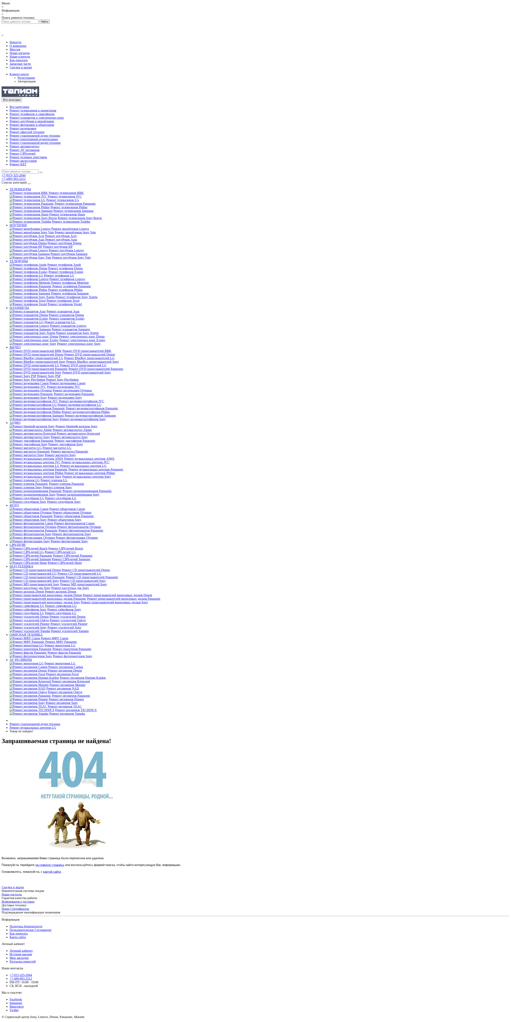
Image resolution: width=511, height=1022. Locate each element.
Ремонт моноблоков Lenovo (70, 228)
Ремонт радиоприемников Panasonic (87, 491)
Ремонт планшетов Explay (67, 318)
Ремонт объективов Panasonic (74, 516)
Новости (15, 42)
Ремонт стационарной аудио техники (35, 135)
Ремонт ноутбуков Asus (61, 239)
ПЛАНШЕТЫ (19, 307)
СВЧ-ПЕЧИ (18, 545)
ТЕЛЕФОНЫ (19, 261)
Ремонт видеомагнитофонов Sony (83, 419)
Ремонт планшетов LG (60, 322)
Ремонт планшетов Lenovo (68, 325)
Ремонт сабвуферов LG (61, 606)
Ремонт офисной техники (27, 132)
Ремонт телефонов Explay (66, 272)
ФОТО (14, 505)
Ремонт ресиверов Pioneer (66, 699)
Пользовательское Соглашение (30, 930)
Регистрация (26, 77)
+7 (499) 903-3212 (14, 179)
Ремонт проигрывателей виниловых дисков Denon (117, 595)
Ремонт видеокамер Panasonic (74, 394)
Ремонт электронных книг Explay (82, 340)
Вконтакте (17, 1006)
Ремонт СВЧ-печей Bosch (65, 548)
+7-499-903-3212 (21, 978)
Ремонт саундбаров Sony (64, 501)
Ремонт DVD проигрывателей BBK (86, 351)
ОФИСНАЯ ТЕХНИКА (26, 634)
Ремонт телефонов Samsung (70, 293)
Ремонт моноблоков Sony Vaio (75, 232)
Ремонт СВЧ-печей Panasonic (73, 555)
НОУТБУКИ (18, 225)
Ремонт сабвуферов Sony (64, 609)
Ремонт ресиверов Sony (62, 703)
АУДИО (15, 422)
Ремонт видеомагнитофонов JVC (81, 401)
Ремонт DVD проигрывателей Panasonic (95, 369)
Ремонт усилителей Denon (67, 616)
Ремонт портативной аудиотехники (34, 139)
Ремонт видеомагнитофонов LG (79, 404)
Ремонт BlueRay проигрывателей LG (89, 358)
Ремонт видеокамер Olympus (72, 390)
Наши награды (20, 53)
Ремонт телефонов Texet (63, 300)
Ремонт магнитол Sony (60, 455)
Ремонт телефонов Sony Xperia (76, 297)
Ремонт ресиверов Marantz (67, 685)
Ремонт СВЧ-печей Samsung (71, 559)
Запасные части (20, 63)
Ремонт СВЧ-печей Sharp (65, 562)
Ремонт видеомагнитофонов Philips (86, 412)
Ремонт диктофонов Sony (65, 444)
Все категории (19, 107)
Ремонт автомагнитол (24, 146)
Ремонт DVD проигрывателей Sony (86, 372)
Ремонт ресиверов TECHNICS (76, 710)
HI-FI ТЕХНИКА (21, 566)
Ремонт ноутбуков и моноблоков (32, 121)
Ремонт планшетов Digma (66, 315)
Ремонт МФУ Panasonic (61, 641)
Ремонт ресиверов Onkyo (65, 692)
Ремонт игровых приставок (28, 157)
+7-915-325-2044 (21, 975)
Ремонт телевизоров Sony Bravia (80, 218)
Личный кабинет (21, 950)
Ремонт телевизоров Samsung (73, 211)
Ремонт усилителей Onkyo (68, 620)
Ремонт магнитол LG (57, 448)
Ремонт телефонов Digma (65, 268)
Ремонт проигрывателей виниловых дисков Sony (114, 602)
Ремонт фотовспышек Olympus (77, 537)
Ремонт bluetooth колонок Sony (76, 426)
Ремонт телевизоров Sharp (67, 214)
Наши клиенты (20, 56)
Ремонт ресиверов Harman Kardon (83, 677)
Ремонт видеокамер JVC (63, 386)
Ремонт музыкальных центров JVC (85, 462)
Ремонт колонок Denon (60, 591)
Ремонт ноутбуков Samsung (69, 254)
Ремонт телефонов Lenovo (67, 279)
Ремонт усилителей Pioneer (69, 624)
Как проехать (19, 60)
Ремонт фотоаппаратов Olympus (79, 527)
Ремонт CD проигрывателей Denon (86, 570)
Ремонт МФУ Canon (54, 638)
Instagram (16, 1003)
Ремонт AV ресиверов (25, 150)
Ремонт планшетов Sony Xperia (77, 333)
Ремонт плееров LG (54, 480)
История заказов (21, 954)
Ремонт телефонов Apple (64, 264)
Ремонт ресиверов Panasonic (71, 695)
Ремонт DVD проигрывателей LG (83, 365)
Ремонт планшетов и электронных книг (37, 117)
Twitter (14, 1010)
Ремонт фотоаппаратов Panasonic (80, 530)
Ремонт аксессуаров (23, 160)
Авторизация (27, 81)
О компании (18, 45)
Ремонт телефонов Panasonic (71, 286)
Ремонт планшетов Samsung (71, 329)
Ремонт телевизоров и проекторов (33, 110)
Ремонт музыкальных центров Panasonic (95, 469)
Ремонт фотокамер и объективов (32, 125)
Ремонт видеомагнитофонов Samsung (90, 415)
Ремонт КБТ (18, 164)
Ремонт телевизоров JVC (65, 196)
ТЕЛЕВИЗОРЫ (20, 189)
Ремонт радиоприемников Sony (77, 494)
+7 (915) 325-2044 (14, 175)
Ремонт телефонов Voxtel (65, 304)
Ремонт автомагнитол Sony (69, 437)
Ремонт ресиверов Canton (65, 667)
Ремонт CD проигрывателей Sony (83, 580)
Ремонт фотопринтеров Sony (72, 656)
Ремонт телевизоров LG (62, 200)
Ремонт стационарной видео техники (35, 142)
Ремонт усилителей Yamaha (70, 631)
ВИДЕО (15, 347)
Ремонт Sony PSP (49, 376)
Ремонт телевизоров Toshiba (71, 221)
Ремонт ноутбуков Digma (64, 243)
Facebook (16, 999)
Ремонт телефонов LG (59, 275)
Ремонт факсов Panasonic (64, 652)
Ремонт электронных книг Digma (82, 336)
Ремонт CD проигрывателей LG (79, 573)
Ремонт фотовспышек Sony (69, 541)
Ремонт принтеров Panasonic (71, 649)
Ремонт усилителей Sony (64, 627)
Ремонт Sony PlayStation (62, 379)
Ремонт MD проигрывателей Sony (83, 584)
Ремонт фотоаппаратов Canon (74, 523)
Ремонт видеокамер (23, 128)
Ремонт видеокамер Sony (65, 397)
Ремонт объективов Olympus (71, 512)
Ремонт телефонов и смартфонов (32, 114)
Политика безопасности (26, 926)
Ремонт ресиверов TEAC (65, 706)
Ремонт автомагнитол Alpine (72, 430)
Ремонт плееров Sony (57, 487)
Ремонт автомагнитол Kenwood (78, 433)
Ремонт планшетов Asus (63, 311)
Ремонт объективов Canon (67, 509)
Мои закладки (19, 958)
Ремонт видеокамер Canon (67, 383)
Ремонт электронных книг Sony (79, 343)
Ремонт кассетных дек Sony (70, 588)
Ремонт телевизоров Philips (69, 207)
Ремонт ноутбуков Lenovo (66, 250)
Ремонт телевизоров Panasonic (75, 203)
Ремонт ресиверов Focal (62, 674)
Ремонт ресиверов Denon (65, 670)
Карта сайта (18, 937)
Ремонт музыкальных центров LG (83, 466)
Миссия (15, 49)
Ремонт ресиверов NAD (62, 688)
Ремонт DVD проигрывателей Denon (89, 354)
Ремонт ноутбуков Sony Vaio (71, 257)
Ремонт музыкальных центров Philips (89, 473)
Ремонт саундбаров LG (60, 498)
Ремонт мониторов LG (60, 645)
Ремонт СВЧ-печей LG (60, 552)
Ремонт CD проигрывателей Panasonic (92, 577)
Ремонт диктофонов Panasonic (74, 440)
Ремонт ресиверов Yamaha (67, 713)
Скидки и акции (21, 67)
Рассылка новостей (23, 961)
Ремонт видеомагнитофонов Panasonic (92, 408)
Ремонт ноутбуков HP (58, 246)
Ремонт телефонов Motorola (70, 282)
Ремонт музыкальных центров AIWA (89, 458)
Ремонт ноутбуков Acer (61, 236)
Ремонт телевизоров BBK (66, 193)
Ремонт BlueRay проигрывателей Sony (92, 361)
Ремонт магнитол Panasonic (69, 451)
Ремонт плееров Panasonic (66, 483)
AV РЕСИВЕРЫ (21, 659)
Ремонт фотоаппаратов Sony (71, 534)
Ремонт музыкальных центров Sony (86, 476)
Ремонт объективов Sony (64, 519)
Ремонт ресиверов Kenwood (71, 681)
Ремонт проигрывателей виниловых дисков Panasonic (123, 598)
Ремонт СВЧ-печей (23, 153)
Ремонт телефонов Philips (65, 290)
